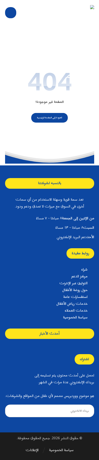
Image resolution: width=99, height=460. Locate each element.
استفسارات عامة (75, 297)
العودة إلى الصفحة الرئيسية (49, 117)
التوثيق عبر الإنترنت (73, 283)
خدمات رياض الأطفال (72, 304)
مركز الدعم (79, 276)
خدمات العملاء (76, 311)
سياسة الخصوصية (75, 317)
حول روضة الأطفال (75, 290)
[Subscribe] (10, 410)
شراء (84, 270)
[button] (10, 12)
